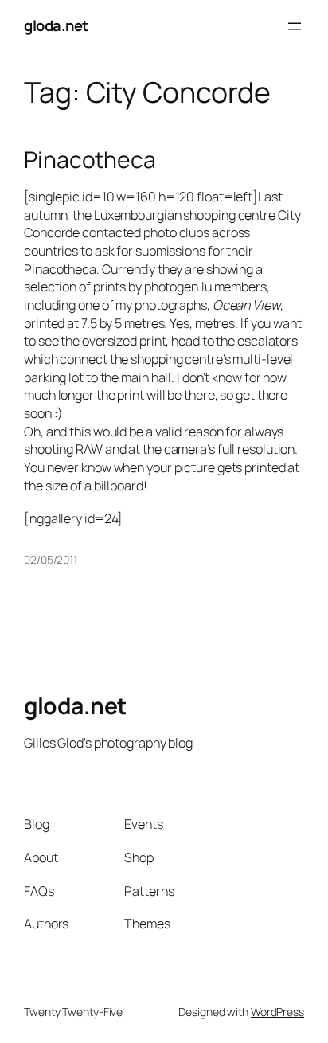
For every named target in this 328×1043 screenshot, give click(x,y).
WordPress (277, 1011)
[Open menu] (294, 26)
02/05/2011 (50, 559)
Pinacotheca (90, 160)
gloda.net (56, 25)
